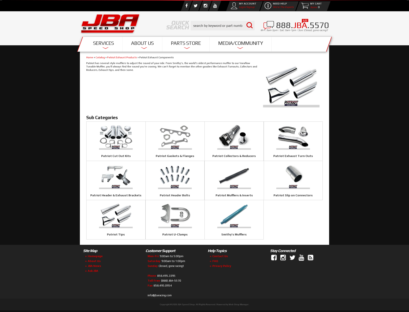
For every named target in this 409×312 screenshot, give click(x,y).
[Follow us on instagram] (205, 6)
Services (103, 43)
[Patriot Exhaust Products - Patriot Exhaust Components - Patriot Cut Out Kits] (116, 148)
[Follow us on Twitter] (195, 6)
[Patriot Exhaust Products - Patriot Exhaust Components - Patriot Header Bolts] (175, 188)
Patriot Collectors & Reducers (234, 156)
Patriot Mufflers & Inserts (234, 195)
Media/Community (240, 43)
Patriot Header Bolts (175, 195)
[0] (312, 7)
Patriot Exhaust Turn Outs (293, 156)
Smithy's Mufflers (234, 234)
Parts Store (186, 43)
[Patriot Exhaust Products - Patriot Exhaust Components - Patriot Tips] (116, 227)
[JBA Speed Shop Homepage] (110, 24)
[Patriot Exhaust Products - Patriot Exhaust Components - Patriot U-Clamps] (175, 227)
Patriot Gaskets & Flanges (175, 156)
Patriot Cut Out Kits (116, 156)
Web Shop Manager (239, 304)
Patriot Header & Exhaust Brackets (115, 195)
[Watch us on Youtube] (215, 6)
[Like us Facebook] (186, 6)
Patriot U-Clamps (175, 234)
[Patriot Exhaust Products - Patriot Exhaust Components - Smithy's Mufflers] (234, 227)
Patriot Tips (116, 234)
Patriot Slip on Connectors (293, 195)
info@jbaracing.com (160, 295)
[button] (223, 25)
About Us (142, 43)
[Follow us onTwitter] (292, 258)
